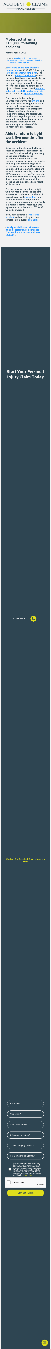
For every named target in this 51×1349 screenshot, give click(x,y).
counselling (30, 197)
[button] (45, 1343)
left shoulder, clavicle (32, 91)
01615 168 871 (20, 618)
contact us (33, 219)
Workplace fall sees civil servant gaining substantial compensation (22, 228)
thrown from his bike (25, 75)
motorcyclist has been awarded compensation (22, 69)
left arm (35, 101)
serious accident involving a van (21, 72)
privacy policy (27, 1175)
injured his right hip (33, 93)
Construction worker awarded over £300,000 (22, 233)
